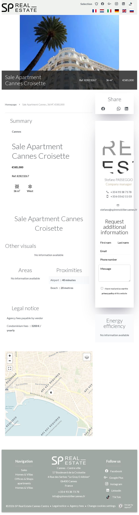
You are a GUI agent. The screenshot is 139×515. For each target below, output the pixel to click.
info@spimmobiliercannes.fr (68, 496)
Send (114, 301)
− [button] (10, 361)
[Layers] (87, 357)
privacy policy (108, 293)
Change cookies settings (101, 505)
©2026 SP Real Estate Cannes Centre (27, 506)
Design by (128, 506)
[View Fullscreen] (9, 368)
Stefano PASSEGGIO (119, 180)
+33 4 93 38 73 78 (121, 192)
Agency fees (77, 505)
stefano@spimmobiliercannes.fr (118, 209)
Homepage (11, 104)
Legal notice (59, 505)
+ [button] (10, 356)
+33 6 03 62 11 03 (121, 196)
